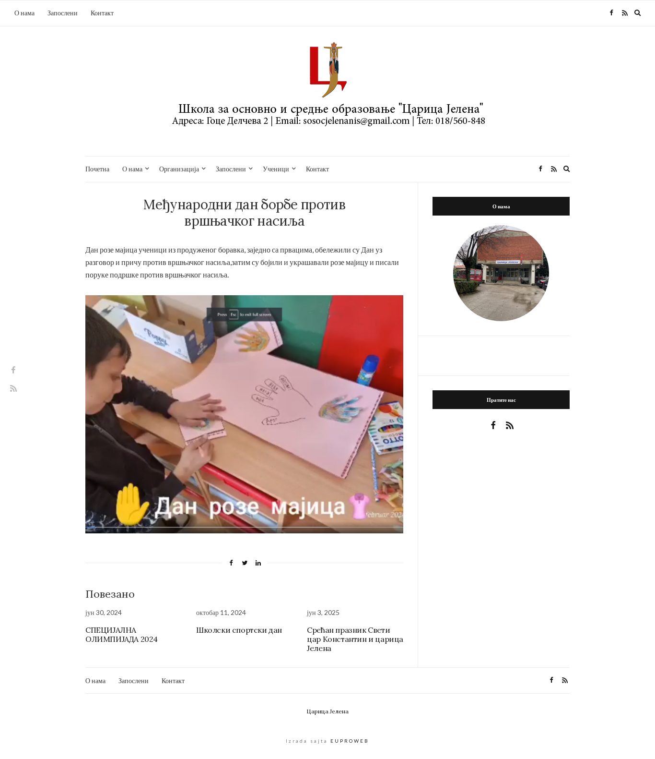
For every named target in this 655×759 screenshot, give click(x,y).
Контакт (102, 13)
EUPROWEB (349, 741)
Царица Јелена (327, 711)
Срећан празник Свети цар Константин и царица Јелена (355, 639)
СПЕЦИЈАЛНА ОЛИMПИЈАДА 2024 (121, 634)
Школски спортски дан (239, 630)
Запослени (62, 13)
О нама (24, 13)
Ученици (276, 169)
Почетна (97, 169)
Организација (179, 169)
